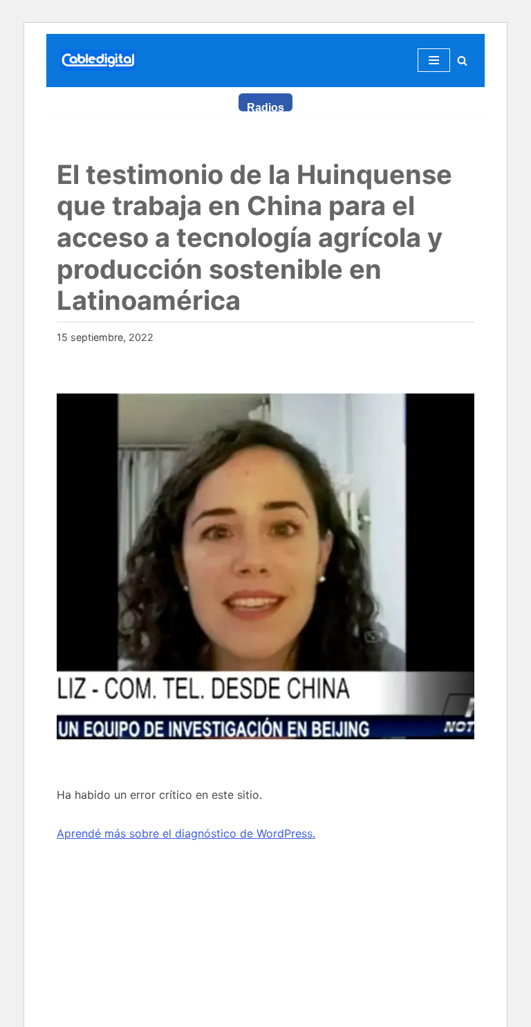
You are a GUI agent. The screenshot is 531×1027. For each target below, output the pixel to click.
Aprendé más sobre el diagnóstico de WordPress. (186, 833)
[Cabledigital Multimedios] (98, 60)
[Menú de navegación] (434, 60)
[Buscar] (462, 60)
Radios (265, 107)
